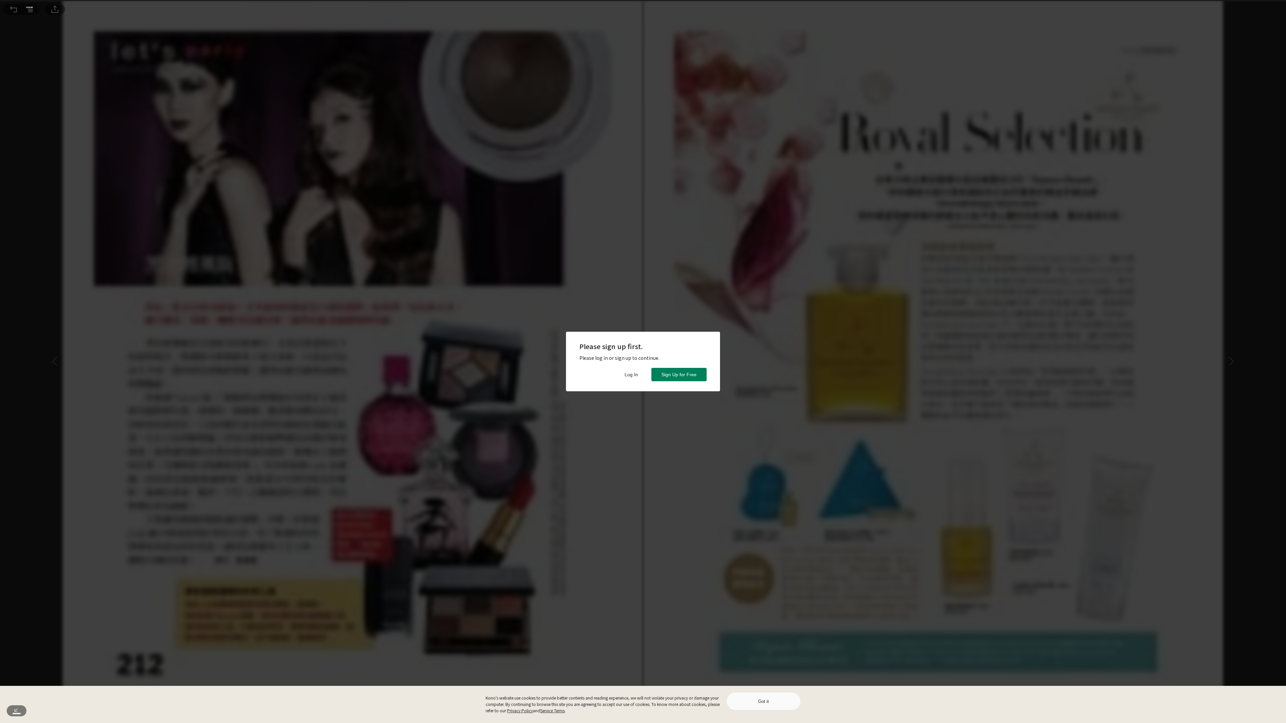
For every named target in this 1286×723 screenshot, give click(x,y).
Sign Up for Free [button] (679, 374)
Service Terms (552, 710)
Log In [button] (631, 374)
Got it (763, 701)
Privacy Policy (520, 710)
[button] (13, 9)
